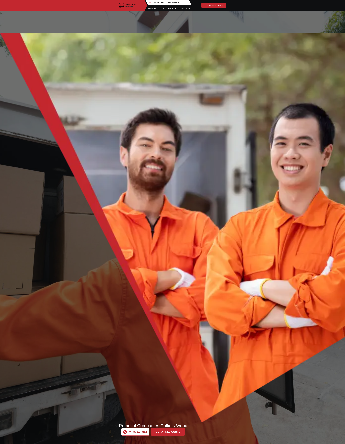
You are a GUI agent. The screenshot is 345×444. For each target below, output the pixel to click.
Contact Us (185, 9)
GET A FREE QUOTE (168, 431)
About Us (172, 9)
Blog (162, 9)
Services (152, 9)
